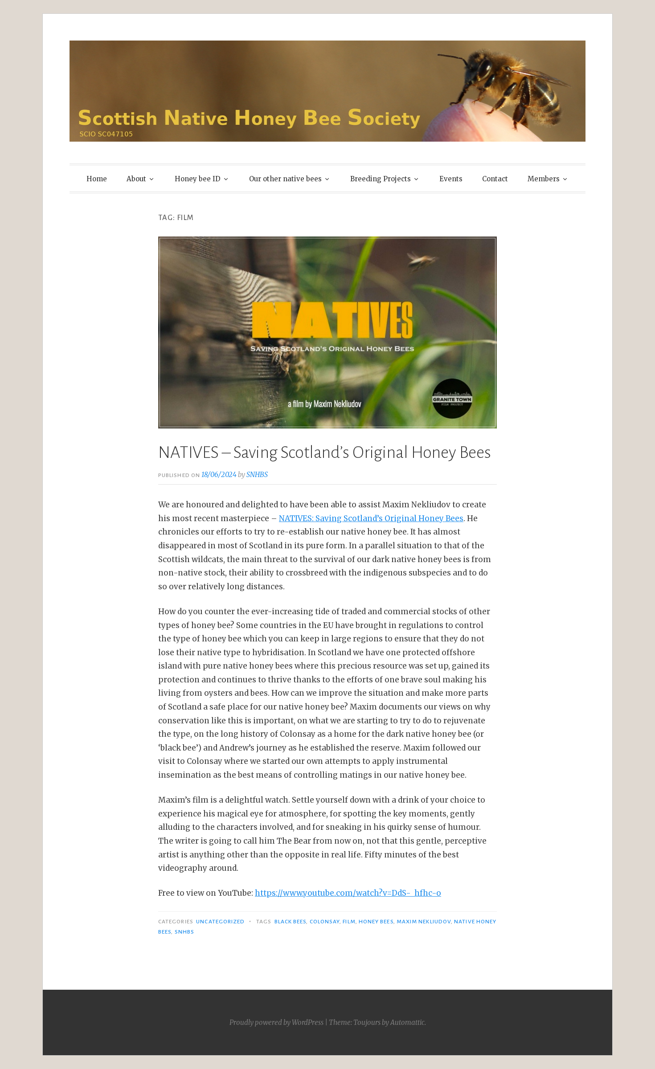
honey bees (376, 921)
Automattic (407, 1022)
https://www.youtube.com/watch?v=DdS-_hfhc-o (348, 893)
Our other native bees (285, 179)
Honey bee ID (198, 179)
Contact (495, 179)
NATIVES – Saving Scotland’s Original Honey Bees (324, 452)
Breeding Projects (380, 179)
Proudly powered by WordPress (276, 1022)
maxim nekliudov (424, 921)
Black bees (290, 921)
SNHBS (257, 474)
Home (96, 179)
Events (451, 179)
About (136, 179)
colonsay (325, 921)
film (349, 921)
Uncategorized (220, 921)
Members (544, 179)
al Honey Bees (436, 518)
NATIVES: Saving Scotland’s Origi (341, 518)
